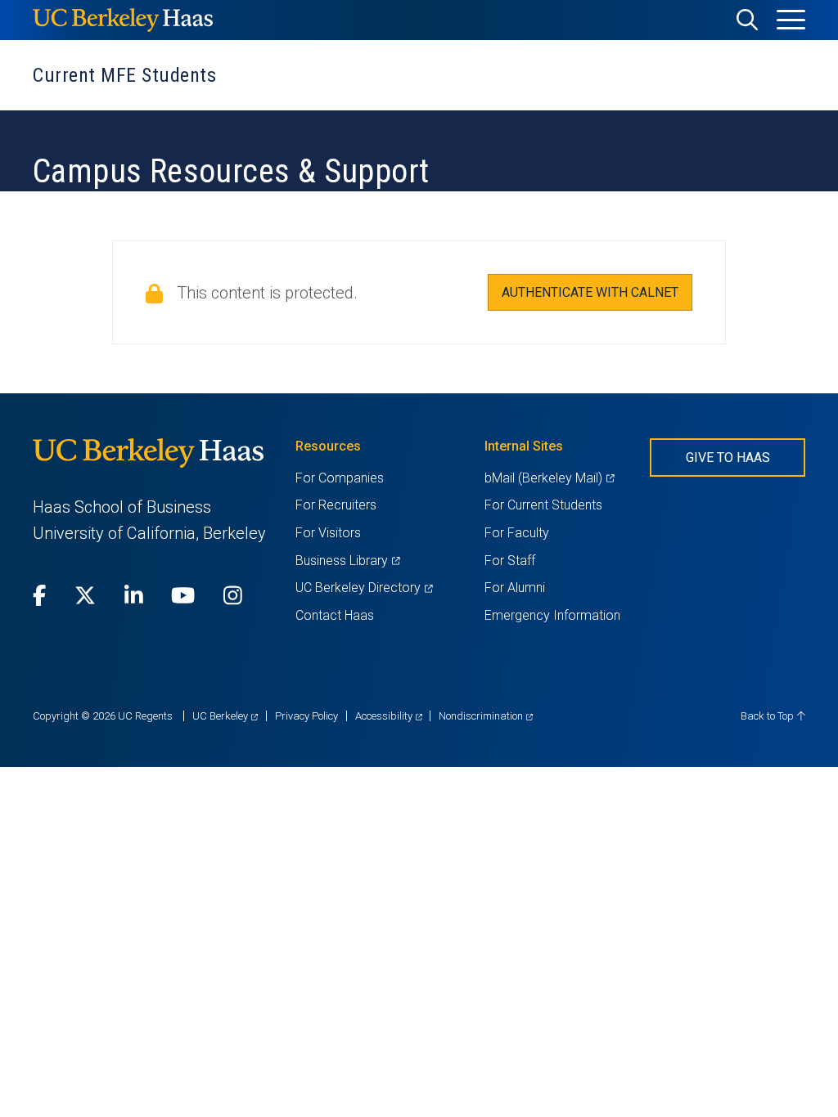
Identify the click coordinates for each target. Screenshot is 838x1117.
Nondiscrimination (486, 716)
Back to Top (768, 716)
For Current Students (543, 505)
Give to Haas (728, 457)
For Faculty (516, 533)
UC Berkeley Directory (363, 587)
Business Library (347, 560)
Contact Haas (334, 615)
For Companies (339, 478)
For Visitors (328, 533)
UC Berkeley (225, 716)
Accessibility (388, 716)
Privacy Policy (306, 716)
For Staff (509, 560)
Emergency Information (552, 615)
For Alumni (514, 587)
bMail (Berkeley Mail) (549, 478)
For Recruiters (335, 505)
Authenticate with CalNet (590, 292)
